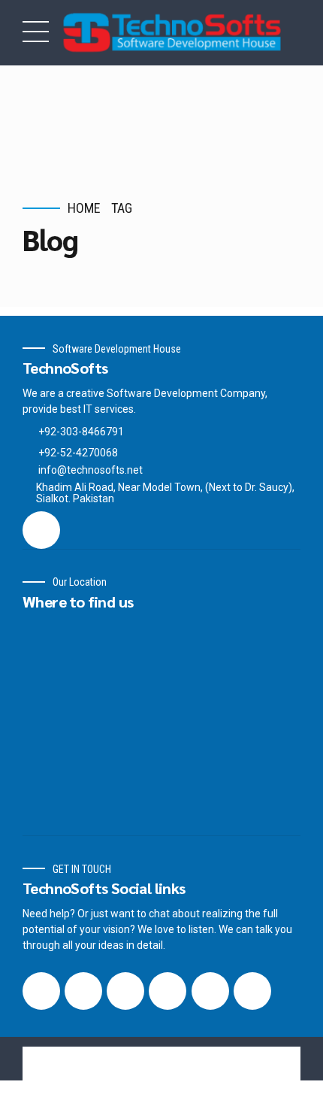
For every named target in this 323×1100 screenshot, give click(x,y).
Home (84, 208)
